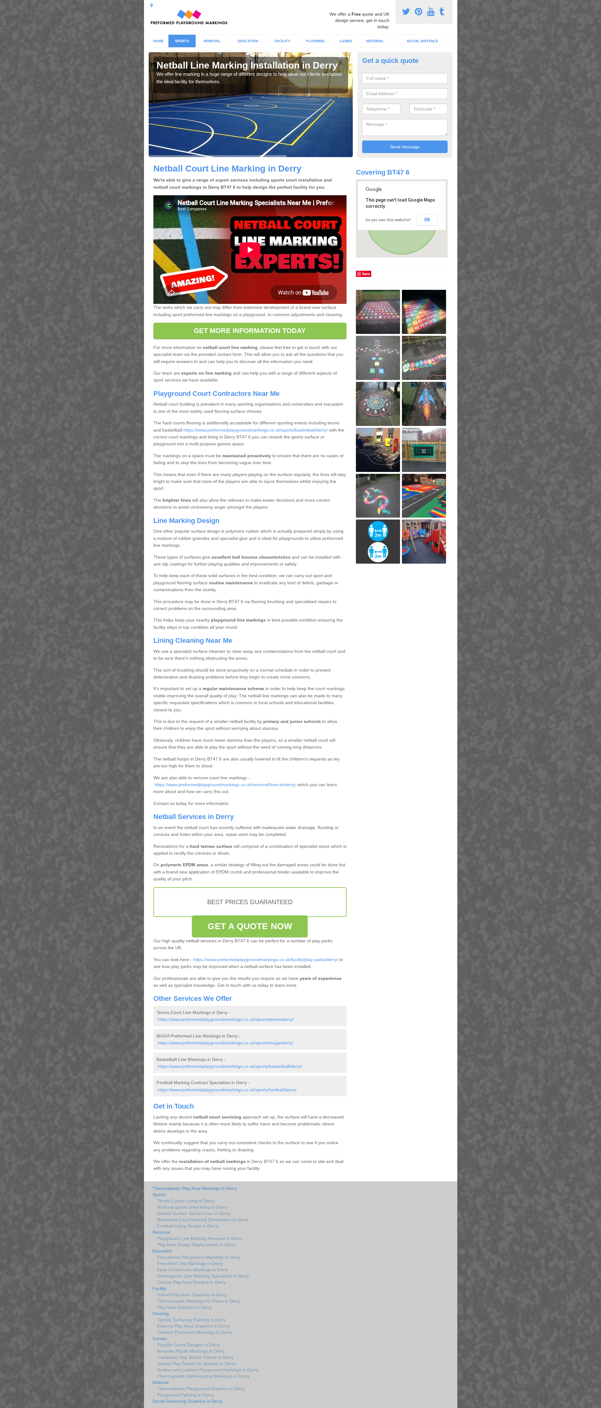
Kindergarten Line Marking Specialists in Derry (203, 1275)
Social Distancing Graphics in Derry (187, 1401)
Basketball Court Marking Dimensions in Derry (202, 1219)
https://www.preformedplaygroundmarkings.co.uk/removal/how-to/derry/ (225, 784)
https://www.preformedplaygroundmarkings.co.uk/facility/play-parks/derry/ (265, 959)
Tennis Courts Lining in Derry (185, 1200)
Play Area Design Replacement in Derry (196, 1244)
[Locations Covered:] (151, 5)
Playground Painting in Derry (185, 1394)
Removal (212, 41)
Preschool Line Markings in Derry (190, 1263)
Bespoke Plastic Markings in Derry (191, 1351)
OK (427, 219)
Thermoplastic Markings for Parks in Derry (199, 1300)
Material (375, 41)
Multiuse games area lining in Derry (192, 1207)
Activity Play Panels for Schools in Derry (196, 1363)
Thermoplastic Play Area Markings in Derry (194, 1188)
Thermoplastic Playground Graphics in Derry (201, 1388)
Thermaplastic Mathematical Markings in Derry (203, 1376)
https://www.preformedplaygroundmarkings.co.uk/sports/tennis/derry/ (226, 1019)
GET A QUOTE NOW (250, 926)
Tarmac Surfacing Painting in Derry (191, 1319)
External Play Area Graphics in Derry (193, 1326)
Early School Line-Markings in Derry (192, 1269)
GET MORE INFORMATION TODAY (250, 331)
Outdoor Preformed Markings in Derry (194, 1332)
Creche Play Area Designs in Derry (191, 1282)
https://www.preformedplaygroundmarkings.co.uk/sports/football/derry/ (227, 1089)
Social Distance (422, 41)
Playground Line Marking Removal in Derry (199, 1238)
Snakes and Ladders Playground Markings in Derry (207, 1369)
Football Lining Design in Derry (187, 1225)
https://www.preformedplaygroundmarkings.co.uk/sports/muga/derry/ (225, 1042)
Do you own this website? (388, 220)
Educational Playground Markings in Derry (198, 1257)
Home (158, 41)
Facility (282, 41)
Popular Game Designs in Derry (188, 1344)
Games (346, 41)
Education (248, 41)
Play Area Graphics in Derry (184, 1307)
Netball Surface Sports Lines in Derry (193, 1213)
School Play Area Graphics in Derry (192, 1294)
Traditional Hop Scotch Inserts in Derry (195, 1357)
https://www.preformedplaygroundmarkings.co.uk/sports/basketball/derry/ (255, 430)
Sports (182, 41)
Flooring (315, 41)
